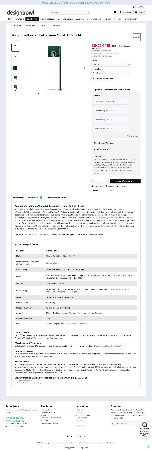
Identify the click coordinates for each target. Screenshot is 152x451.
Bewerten (122, 186)
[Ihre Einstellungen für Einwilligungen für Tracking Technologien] (148, 447)
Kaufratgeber (46, 410)
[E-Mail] (80, 436)
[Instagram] (76, 436)
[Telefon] (84, 436)
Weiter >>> (132, 136)
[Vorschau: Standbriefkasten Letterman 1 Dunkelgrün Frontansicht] (15, 88)
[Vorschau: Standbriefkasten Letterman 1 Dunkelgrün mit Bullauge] (15, 48)
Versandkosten (71, 443)
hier (99, 313)
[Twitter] (72, 436)
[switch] (144, 435)
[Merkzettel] (115, 12)
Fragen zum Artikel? (24, 381)
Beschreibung (18, 198)
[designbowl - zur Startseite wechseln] (20, 13)
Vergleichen (98, 186)
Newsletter (80, 410)
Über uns (79, 412)
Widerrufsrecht (81, 418)
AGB (77, 423)
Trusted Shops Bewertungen (57, 198)
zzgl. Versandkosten (104, 51)
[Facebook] (67, 436)
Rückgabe (44, 420)
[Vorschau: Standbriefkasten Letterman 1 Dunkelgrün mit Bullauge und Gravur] (15, 58)
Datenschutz (80, 420)
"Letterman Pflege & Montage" (108, 346)
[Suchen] (87, 12)
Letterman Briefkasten (49, 412)
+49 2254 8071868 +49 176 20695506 (15, 419)
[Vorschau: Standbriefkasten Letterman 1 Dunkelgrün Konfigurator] (15, 68)
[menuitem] (70, 12)
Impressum (80, 426)
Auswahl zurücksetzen (104, 79)
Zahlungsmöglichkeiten (49, 423)
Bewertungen (34, 198)
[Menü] (148, 422)
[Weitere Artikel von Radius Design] (137, 37)
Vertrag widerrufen (83, 415)
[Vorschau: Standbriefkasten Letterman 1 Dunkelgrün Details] (15, 78)
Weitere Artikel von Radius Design (29, 383)
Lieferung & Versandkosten (51, 418)
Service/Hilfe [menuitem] (139, 7)
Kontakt (44, 415)
